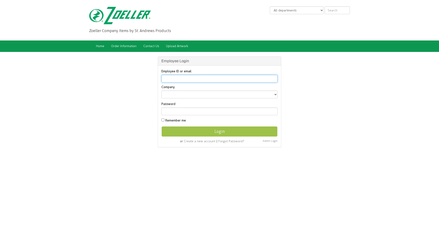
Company (168, 87)
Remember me (175, 120)
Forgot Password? (231, 141)
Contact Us (151, 46)
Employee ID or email (176, 71)
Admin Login (270, 140)
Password (168, 104)
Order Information (124, 46)
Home (100, 46)
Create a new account (199, 141)
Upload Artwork (177, 46)
